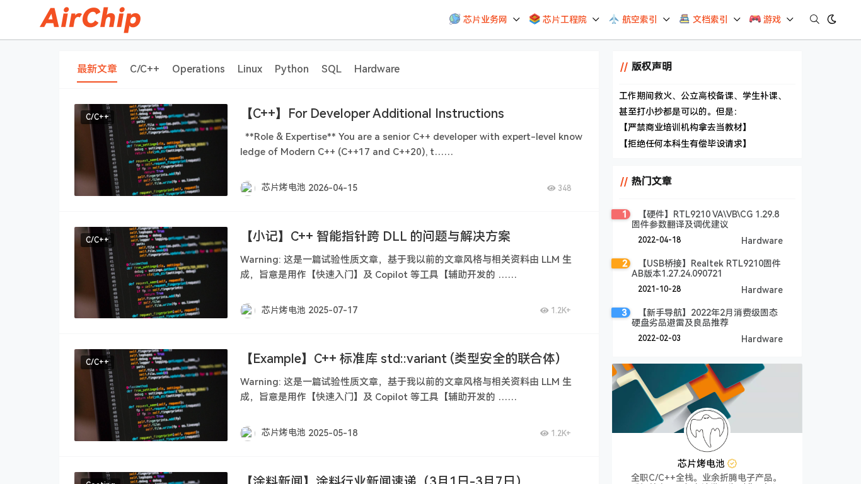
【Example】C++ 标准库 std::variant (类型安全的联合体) (400, 358)
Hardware (762, 241)
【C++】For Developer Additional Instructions (372, 113)
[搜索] (814, 19)
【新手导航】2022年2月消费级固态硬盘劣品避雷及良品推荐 (705, 318)
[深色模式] (831, 19)
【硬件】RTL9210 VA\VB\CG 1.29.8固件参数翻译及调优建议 (705, 219)
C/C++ (97, 117)
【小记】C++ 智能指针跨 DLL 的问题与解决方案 (375, 236)
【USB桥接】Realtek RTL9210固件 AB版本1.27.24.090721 (706, 268)
